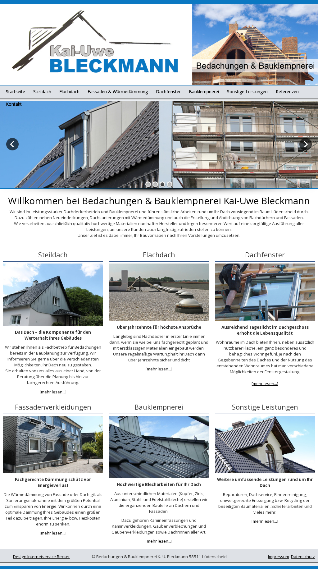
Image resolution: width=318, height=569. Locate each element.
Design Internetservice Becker (41, 556)
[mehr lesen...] (53, 392)
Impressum (278, 556)
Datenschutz (303, 556)
